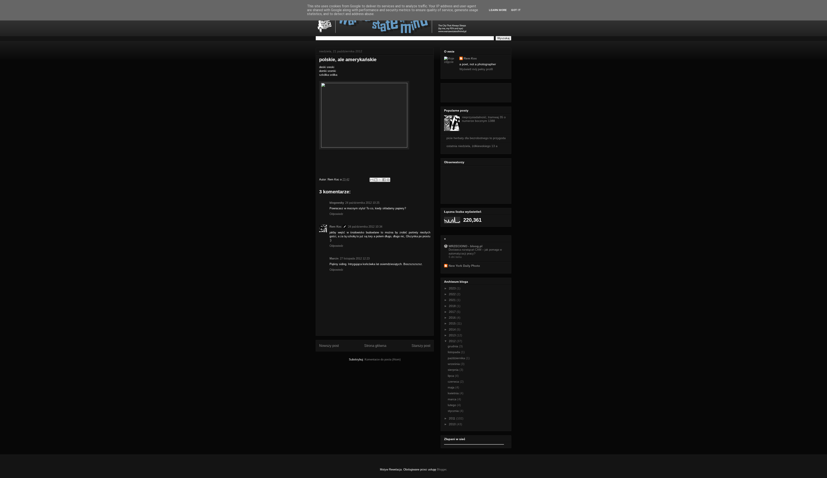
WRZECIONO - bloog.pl (465, 246)
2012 (453, 341)
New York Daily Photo (464, 265)
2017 (453, 311)
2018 (453, 306)
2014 (453, 329)
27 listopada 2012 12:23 (355, 258)
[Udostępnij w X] (380, 180)
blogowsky (337, 202)
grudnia (453, 346)
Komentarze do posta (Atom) (383, 359)
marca (452, 399)
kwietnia (454, 393)
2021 (453, 300)
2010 (453, 424)
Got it (516, 10)
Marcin (334, 258)
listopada (454, 352)
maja (451, 387)
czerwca (454, 381)
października (457, 358)
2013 (453, 335)
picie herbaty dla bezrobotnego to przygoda (476, 138)
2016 (453, 317)
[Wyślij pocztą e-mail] (372, 180)
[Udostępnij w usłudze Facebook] (384, 180)
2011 (452, 418)
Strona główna (375, 346)
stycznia (454, 411)
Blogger (441, 469)
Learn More (498, 10)
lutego (452, 405)
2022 (453, 294)
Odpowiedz (336, 214)
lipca (451, 375)
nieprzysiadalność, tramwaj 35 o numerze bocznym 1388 (484, 119)
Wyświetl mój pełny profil (476, 69)
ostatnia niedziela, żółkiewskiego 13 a (471, 146)
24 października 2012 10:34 (365, 226)
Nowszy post (329, 346)
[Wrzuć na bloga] (376, 180)
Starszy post (421, 346)
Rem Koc (336, 226)
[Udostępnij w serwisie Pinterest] (388, 180)
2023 (453, 288)
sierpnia (453, 369)
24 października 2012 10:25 (362, 202)
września (454, 364)
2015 (453, 323)
